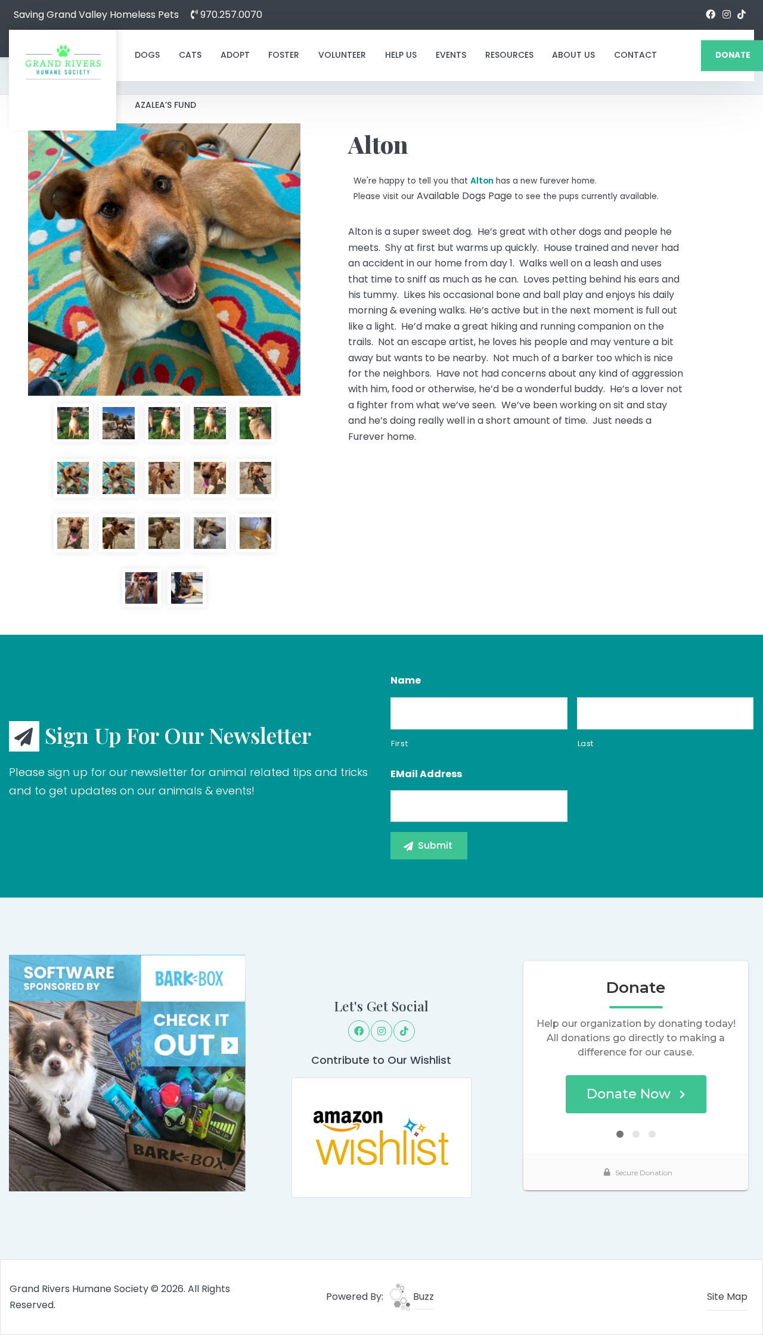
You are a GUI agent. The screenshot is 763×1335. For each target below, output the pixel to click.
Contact (635, 55)
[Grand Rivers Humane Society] (62, 62)
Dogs (147, 55)
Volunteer (342, 55)
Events (451, 55)
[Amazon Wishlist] (381, 1137)
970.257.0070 (230, 14)
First (399, 743)
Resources (509, 55)
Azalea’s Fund (165, 105)
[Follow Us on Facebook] (710, 15)
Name (405, 681)
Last (586, 743)
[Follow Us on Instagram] (726, 15)
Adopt (235, 55)
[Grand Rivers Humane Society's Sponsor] (127, 1072)
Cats (190, 55)
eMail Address (426, 774)
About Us (573, 55)
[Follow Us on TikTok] (741, 15)
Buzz (422, 1296)
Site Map (727, 1296)
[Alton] (164, 259)
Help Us (401, 55)
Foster (283, 55)
